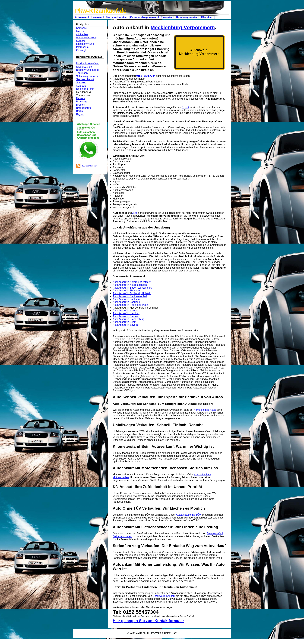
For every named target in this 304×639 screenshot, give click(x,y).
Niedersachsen (84, 66)
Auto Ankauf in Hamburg (126, 313)
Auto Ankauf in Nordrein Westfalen (132, 282)
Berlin (79, 111)
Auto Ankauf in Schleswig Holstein (132, 293)
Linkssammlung (85, 43)
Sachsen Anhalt (85, 79)
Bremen (80, 104)
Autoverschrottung (86, 37)
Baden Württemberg (87, 69)
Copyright (81, 50)
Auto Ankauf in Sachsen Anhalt (130, 296)
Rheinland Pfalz (85, 89)
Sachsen (81, 82)
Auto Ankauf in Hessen (125, 310)
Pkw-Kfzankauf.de (101, 10)
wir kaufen (82, 34)
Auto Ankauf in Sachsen (126, 299)
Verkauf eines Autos (205, 409)
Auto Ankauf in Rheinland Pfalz (130, 304)
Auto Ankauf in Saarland (126, 302)
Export (185, 107)
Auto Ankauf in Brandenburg (128, 319)
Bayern (80, 114)
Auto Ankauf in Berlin (124, 322)
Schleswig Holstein (87, 76)
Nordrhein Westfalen (87, 63)
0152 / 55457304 (145, 76)
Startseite (81, 28)
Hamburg (81, 101)
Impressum (82, 47)
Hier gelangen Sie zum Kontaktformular (148, 621)
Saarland (81, 85)
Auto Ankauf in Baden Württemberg (132, 287)
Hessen (80, 98)
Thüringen (82, 73)
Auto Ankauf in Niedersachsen (130, 285)
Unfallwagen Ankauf (164, 596)
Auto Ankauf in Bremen (126, 316)
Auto (134, 213)
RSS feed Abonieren (89, 166)
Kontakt (80, 40)
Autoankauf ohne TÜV (188, 514)
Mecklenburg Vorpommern (183, 27)
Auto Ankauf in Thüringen (127, 290)
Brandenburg (83, 108)
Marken (80, 31)
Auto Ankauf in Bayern (125, 324)
